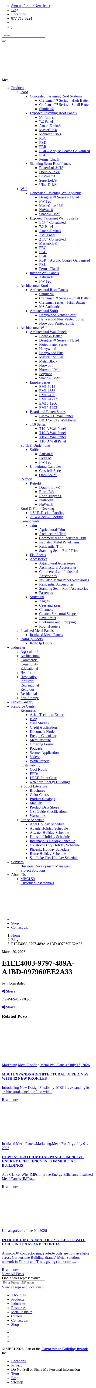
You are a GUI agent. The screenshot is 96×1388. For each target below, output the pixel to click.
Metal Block (48, 361)
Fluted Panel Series (53, 344)
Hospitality (29, 677)
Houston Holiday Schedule (50, 837)
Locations (18, 14)
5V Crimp (46, 117)
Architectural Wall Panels (48, 332)
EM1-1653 (47, 391)
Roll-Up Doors (32, 639)
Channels (46, 609)
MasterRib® (48, 130)
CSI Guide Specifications (48, 811)
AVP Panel (47, 235)
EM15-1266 (48, 403)
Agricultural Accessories (57, 563)
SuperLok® (48, 180)
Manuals (36, 803)
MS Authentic (49, 307)
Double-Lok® (49, 172)
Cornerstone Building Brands (64, 1349)
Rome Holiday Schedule (48, 854)
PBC (42, 138)
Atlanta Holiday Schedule (49, 828)
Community (29, 664)
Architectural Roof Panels (49, 290)
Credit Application (43, 727)
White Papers (39, 761)
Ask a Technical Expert (47, 715)
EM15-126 (47, 395)
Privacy (16, 1365)
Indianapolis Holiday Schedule (52, 841)
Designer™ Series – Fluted (59, 197)
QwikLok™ (48, 475)
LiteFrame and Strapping (57, 622)
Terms (15, 1374)
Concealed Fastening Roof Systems (56, 96)
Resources (28, 710)
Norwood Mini (50, 370)
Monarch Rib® (50, 134)
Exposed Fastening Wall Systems (54, 218)
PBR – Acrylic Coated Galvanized (64, 151)
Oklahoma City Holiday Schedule (55, 845)
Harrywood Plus (51, 353)
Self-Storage (30, 698)
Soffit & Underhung (35, 445)
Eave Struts (47, 618)
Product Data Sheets (45, 807)
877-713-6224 (21, 18)
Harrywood (47, 349)
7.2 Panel (46, 121)
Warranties (37, 816)
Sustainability (30, 765)
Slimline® (46, 109)
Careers (16, 1316)
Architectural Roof (34, 286)
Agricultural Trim (52, 530)
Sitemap (17, 1382)
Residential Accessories (56, 584)
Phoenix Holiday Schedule (49, 849)
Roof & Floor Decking (37, 509)
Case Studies (39, 723)
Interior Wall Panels (44, 273)
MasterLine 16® (51, 206)
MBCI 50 (28, 879)
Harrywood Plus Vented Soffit (61, 319)
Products (17, 88)
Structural (37, 597)
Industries (18, 647)
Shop (15, 923)
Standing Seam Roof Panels (50, 163)
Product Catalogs (42, 799)
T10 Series (38, 424)
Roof (24, 92)
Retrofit (26, 479)
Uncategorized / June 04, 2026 (24, 1231)
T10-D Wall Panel (52, 441)
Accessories (38, 559)
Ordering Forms (41, 744)
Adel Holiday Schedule (47, 824)
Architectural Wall (34, 328)
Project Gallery (22, 702)
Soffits (34, 450)
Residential (29, 694)
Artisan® (46, 277)
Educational (29, 668)
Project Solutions (33, 870)
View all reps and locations (22, 1287)
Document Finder (43, 732)
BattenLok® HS (51, 168)
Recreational (30, 685)
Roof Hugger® (50, 496)
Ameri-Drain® (50, 126)
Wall (24, 189)
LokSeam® (47, 176)
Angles (44, 601)
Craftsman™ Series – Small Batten (64, 105)
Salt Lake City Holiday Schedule (54, 858)
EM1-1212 (47, 386)
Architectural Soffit (44, 311)
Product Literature (34, 786)
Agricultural (29, 652)
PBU (43, 155)
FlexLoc (45, 458)
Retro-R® (46, 492)
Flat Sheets (38, 555)
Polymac (45, 374)
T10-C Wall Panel (52, 437)
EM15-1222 (48, 399)
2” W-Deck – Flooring (46, 517)
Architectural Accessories (57, 567)
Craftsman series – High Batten (62, 302)
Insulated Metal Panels (37, 631)
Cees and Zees (50, 605)
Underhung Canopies (45, 466)
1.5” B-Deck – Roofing (47, 513)
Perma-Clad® (49, 159)
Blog (14, 10)
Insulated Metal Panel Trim (59, 542)
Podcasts (36, 748)
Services (17, 862)
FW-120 (45, 201)
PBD (43, 142)
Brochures (37, 790)
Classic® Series (50, 471)
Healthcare (28, 673)
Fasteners (46, 593)
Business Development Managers (45, 866)
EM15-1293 (48, 408)
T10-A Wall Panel (52, 429)
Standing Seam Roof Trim (58, 551)
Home (15, 935)
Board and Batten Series (47, 412)
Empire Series (40, 382)
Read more (10, 1100)
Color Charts (39, 795)
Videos (35, 757)
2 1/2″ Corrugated (52, 239)
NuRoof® (46, 500)
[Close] (4, 41)
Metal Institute (40, 740)
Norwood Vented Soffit (56, 323)
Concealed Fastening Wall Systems (55, 193)
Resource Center (23, 706)
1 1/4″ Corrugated (52, 222)
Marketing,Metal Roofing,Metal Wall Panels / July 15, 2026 (46, 1065)
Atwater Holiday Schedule (49, 832)
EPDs (34, 774)
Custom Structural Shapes (58, 614)
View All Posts (13, 1274)
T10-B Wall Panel (52, 433)
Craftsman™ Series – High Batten (64, 100)
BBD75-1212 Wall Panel (57, 420)
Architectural (30, 656)
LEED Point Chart (43, 778)
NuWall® (46, 210)
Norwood (46, 365)
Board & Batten (50, 336)
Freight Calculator (43, 736)
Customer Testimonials (37, 883)
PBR (42, 147)
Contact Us (19, 927)
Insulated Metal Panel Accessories (64, 580)
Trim (33, 525)
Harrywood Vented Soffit (57, 315)
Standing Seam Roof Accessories (63, 588)
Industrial (27, 681)
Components (30, 521)
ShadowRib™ (49, 214)
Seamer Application (44, 753)
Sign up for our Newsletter (30, 6)
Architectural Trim (52, 534)
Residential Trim (51, 546)
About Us (18, 875)
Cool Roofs (38, 769)
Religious (27, 689)
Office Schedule (32, 820)
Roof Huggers (49, 626)
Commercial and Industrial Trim (62, 538)
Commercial (29, 660)
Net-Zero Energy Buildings (50, 782)
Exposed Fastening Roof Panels (53, 113)
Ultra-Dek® (48, 185)
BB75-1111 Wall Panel (56, 416)
